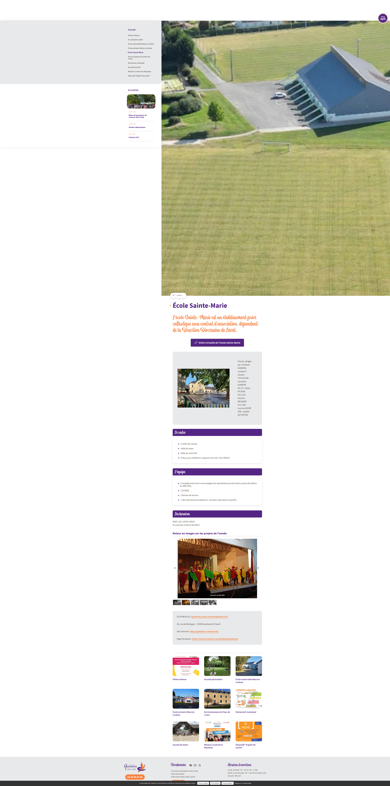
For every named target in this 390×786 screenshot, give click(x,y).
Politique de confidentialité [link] (243, 783)
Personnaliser (228, 783)
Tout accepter (203, 783)
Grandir (179, 295)
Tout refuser (215, 783)
